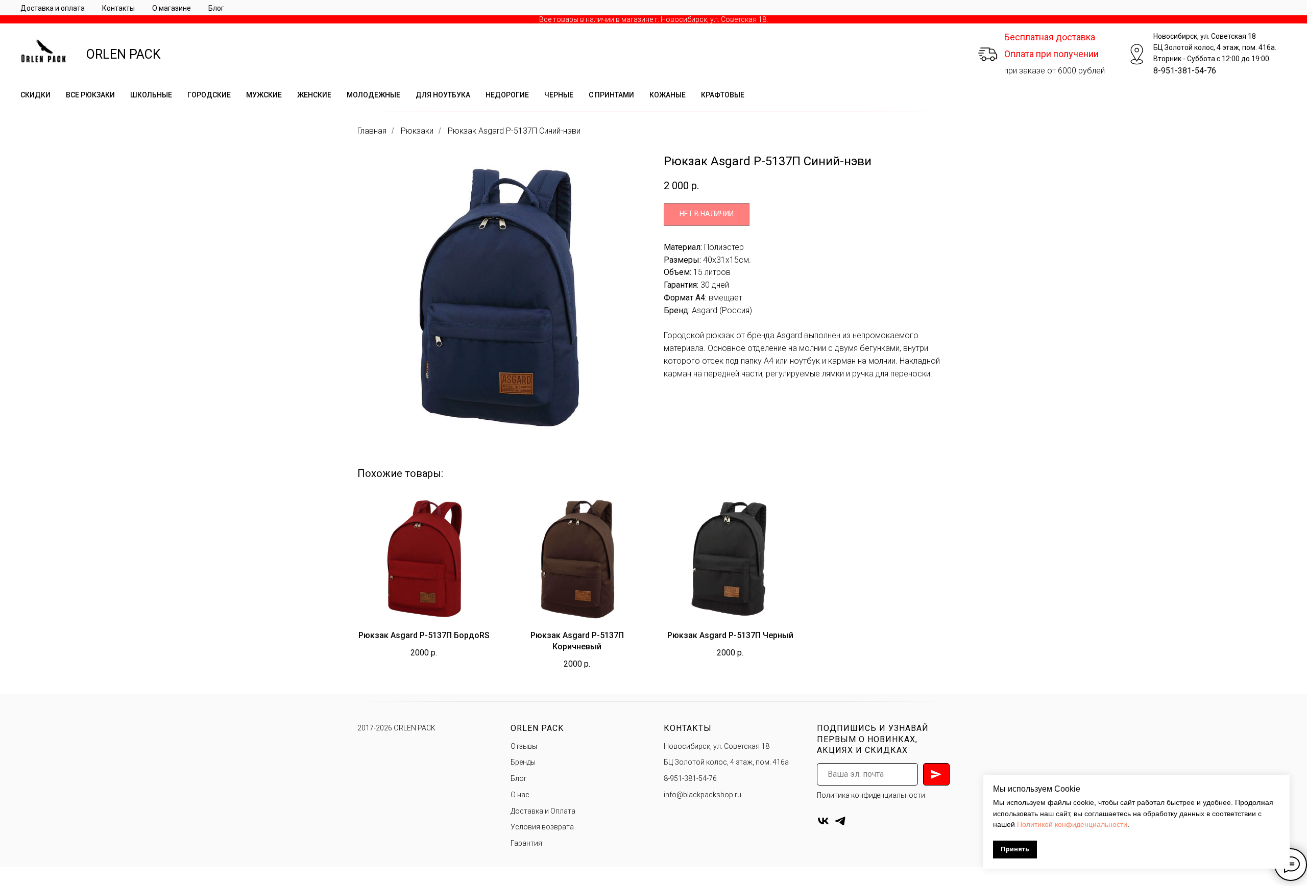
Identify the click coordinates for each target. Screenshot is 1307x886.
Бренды (523, 762)
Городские (209, 95)
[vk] (823, 821)
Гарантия (526, 843)
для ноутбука (443, 95)
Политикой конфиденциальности (1072, 824)
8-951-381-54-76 (1184, 70)
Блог (216, 8)
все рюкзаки (90, 95)
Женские (314, 95)
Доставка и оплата (52, 8)
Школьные (151, 95)
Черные (558, 95)
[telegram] (840, 821)
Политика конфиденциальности (871, 795)
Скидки (35, 95)
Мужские (264, 95)
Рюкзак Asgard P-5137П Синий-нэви (514, 131)
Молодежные (373, 95)
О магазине (171, 8)
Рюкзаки (417, 131)
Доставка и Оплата (543, 811)
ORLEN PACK (123, 54)
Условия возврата (542, 827)
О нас (520, 795)
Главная (371, 131)
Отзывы (524, 746)
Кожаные (667, 95)
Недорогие (507, 95)
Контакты (118, 8)
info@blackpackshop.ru (702, 795)
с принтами (611, 95)
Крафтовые (722, 95)
